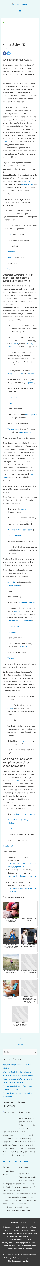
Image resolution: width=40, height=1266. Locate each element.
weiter (20, 1044)
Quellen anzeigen (9, 852)
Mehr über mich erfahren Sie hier (15, 1161)
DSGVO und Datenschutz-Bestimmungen (19, 1230)
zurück (20, 1038)
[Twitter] (9, 53)
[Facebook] (5, 53)
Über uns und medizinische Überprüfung (20, 1227)
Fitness (5, 48)
